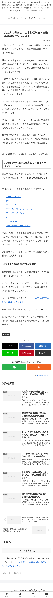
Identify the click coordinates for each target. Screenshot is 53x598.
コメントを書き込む (26, 550)
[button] (43, 353)
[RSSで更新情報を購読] (39, 367)
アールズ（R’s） (13, 196)
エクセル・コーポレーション (19, 209)
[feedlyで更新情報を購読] (14, 367)
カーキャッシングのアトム (18, 225)
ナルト (9, 201)
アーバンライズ (13, 221)
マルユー (10, 217)
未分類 (7, 334)
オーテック (11, 205)
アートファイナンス (15, 213)
